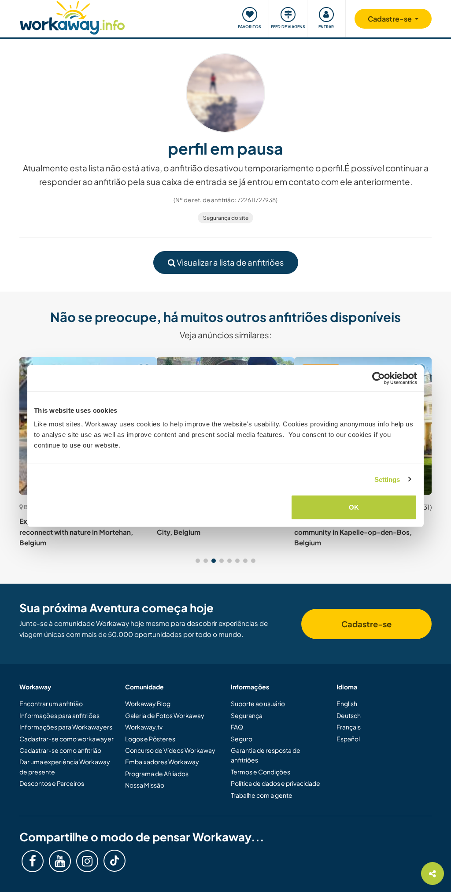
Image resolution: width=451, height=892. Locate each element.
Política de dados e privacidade (275, 783)
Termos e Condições (260, 772)
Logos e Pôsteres (150, 739)
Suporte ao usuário (258, 703)
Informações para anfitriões (59, 715)
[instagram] (87, 861)
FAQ (237, 727)
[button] (198, 561)
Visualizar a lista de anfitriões (229, 262)
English (346, 703)
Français (348, 727)
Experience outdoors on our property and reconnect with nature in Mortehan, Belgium (86, 532)
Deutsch (348, 715)
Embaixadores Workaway (162, 762)
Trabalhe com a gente (261, 795)
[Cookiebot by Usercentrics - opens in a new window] (378, 378)
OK (354, 507)
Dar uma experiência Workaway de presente (64, 766)
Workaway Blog (147, 703)
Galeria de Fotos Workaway (164, 715)
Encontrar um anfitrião (51, 703)
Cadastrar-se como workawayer (66, 739)
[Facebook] (33, 861)
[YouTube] (60, 861)
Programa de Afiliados (157, 773)
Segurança (246, 715)
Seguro (241, 739)
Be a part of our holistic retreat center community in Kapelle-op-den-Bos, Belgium (354, 532)
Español (348, 739)
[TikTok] (115, 861)
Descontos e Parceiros (51, 783)
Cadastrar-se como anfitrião (60, 750)
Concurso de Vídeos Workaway (170, 750)
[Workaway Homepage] (72, 16)
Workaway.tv (144, 727)
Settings (387, 479)
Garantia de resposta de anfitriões (265, 755)
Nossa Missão (144, 785)
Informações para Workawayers (65, 727)
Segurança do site (225, 218)
